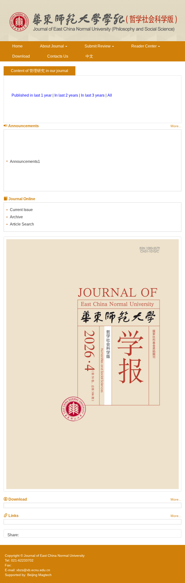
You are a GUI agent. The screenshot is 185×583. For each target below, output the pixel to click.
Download (21, 56)
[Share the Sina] (24, 533)
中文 (89, 56)
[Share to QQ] (40, 533)
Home (17, 46)
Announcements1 (25, 160)
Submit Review (98, 46)
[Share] (57, 533)
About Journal (52, 46)
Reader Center (144, 46)
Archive (16, 217)
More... (176, 126)
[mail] (49, 533)
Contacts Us (57, 56)
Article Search (22, 224)
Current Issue (21, 210)
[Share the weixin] (32, 533)
